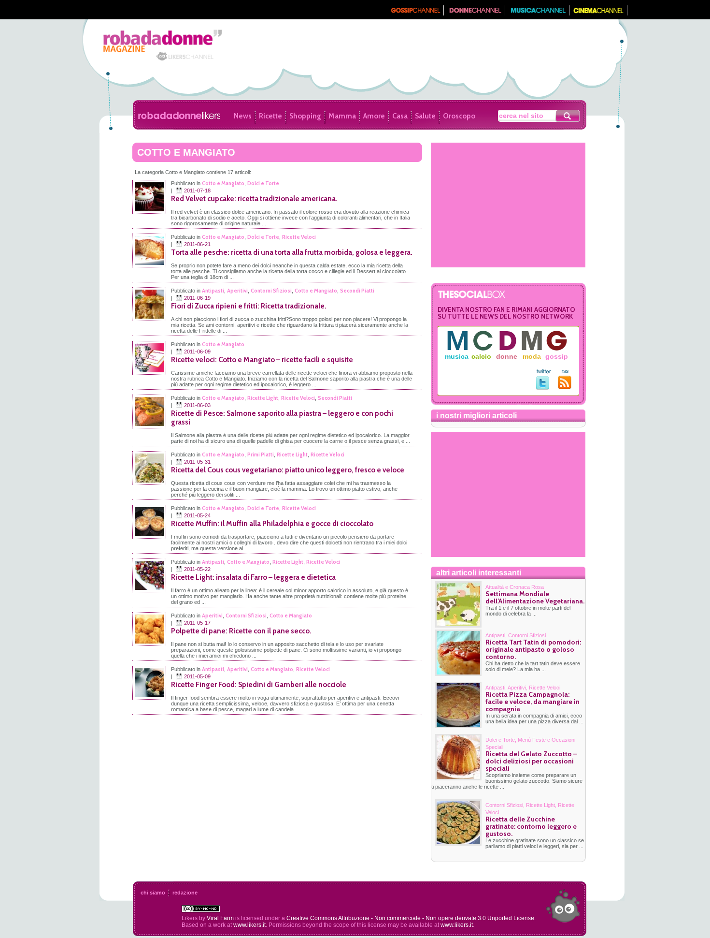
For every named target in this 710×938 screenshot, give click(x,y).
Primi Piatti (260, 454)
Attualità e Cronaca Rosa (514, 587)
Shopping (305, 116)
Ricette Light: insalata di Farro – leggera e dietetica (253, 577)
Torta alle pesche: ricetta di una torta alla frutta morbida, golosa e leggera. (291, 252)
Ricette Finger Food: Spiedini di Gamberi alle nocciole (258, 684)
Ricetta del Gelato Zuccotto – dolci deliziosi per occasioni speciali (531, 761)
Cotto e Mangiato (223, 183)
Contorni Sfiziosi (271, 290)
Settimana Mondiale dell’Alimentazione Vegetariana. (534, 597)
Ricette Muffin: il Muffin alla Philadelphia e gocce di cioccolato (272, 523)
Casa (400, 116)
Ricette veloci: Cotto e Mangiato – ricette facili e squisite (262, 359)
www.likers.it (249, 925)
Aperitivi (237, 290)
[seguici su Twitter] (543, 388)
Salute (425, 116)
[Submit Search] (568, 116)
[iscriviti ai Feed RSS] (565, 387)
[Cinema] (598, 13)
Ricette (270, 116)
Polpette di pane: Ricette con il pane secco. (241, 631)
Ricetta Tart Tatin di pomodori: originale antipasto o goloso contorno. (533, 649)
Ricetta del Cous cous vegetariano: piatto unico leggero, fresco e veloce (287, 470)
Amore (374, 116)
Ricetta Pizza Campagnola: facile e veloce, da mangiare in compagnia (532, 701)
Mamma (342, 116)
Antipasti (213, 290)
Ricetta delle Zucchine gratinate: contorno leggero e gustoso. (531, 826)
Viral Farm (220, 918)
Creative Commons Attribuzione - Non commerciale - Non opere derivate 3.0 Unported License (410, 918)
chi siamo (153, 892)
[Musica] (537, 13)
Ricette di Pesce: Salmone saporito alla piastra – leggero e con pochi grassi (282, 417)
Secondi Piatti (357, 290)
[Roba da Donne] (151, 59)
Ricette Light (262, 398)
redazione (185, 892)
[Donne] (474, 13)
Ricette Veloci (299, 237)
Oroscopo (459, 116)
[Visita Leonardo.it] (112, 9)
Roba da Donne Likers (179, 115)
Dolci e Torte (263, 183)
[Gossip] (415, 13)
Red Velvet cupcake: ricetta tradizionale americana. (254, 198)
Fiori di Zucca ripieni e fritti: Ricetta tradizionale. (249, 306)
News (243, 116)
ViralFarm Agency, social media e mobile (563, 906)
